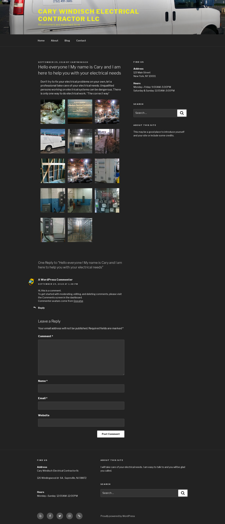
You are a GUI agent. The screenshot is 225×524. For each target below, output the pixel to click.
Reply (41, 307)
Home (41, 40)
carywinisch (79, 62)
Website (43, 415)
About (54, 40)
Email (42, 398)
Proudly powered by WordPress (117, 516)
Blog (67, 40)
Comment (45, 336)
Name (43, 381)
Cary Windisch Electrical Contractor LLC (88, 15)
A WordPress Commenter (55, 279)
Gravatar (78, 300)
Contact (81, 40)
